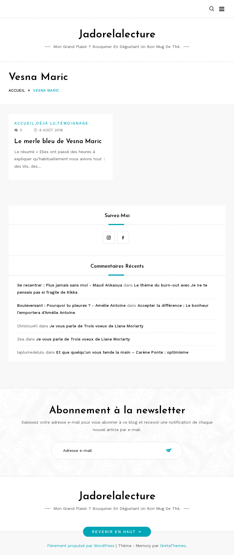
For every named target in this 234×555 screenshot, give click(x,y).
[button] (211, 9)
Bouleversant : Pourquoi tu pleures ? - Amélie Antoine (71, 305)
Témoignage (72, 123)
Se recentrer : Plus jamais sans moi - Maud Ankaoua (69, 285)
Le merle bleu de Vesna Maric (58, 141)
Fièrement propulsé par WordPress (81, 545)
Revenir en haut (114, 532)
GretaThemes (173, 545)
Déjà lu (46, 123)
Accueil (24, 123)
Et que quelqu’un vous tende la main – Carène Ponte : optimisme (122, 352)
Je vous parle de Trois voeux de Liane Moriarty (96, 326)
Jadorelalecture (117, 34)
